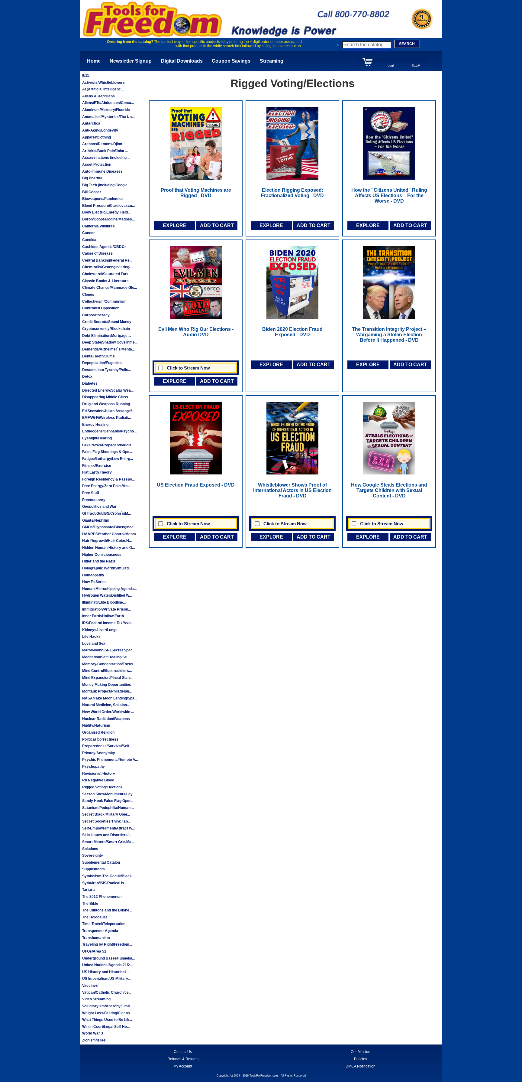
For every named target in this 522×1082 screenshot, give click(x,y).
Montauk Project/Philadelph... (107, 691)
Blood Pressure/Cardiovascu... (108, 206)
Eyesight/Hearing (97, 438)
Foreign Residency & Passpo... (108, 479)
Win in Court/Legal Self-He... (106, 1027)
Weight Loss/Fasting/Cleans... (107, 1013)
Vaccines (90, 985)
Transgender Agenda (100, 931)
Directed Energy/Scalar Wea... (108, 390)
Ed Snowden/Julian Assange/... (108, 411)
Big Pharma (92, 178)
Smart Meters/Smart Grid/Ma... (108, 842)
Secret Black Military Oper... (106, 814)
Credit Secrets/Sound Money (106, 322)
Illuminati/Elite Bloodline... (104, 602)
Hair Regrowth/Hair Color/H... (107, 541)
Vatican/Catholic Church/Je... (106, 992)
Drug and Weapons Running (106, 404)
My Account (182, 1066)
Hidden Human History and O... (108, 548)
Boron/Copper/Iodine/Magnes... (108, 219)
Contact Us (183, 1052)
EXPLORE (174, 225)
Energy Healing (95, 424)
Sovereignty (92, 855)
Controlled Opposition (100, 308)
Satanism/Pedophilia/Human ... (108, 808)
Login (391, 65)
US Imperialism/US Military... (106, 978)
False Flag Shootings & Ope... (107, 452)
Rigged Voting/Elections (102, 787)
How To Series (94, 582)
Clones (88, 294)
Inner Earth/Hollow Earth (103, 616)
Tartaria (88, 890)
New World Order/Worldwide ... (108, 712)
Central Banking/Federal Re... (107, 260)
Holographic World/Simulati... (106, 568)
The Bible (90, 903)
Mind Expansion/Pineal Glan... (107, 678)
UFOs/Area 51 (94, 951)
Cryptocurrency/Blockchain (106, 329)
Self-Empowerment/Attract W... (108, 828)
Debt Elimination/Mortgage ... (106, 336)
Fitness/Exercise (96, 466)
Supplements (93, 869)
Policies (360, 1059)
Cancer (88, 233)
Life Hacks (91, 636)
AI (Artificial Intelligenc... (103, 89)
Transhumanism (96, 938)
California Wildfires (98, 226)
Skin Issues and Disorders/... (106, 835)
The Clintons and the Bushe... (107, 910)
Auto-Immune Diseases (102, 171)
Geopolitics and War (99, 506)
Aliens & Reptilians (98, 96)
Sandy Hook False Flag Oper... (107, 801)
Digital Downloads (182, 61)
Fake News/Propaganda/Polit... (108, 445)
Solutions (90, 849)
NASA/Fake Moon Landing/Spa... (109, 698)
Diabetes (90, 383)
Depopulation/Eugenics (102, 363)
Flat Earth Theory (97, 472)
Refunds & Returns (182, 1059)
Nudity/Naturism (96, 725)
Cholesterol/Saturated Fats (105, 274)
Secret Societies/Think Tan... (106, 821)
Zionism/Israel (94, 1040)
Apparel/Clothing (96, 137)
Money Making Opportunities (106, 685)
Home (94, 61)
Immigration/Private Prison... (106, 609)
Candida (89, 240)
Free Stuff (90, 493)
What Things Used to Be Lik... (107, 1020)
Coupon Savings (231, 61)
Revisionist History (98, 773)
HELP (415, 65)
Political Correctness (100, 739)
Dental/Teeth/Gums (98, 356)
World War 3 (92, 1033)
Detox (87, 376)
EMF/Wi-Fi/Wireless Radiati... (106, 418)
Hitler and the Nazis (99, 561)
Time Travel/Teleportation (103, 924)
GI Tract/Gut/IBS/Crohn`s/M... (106, 513)
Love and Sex (93, 643)
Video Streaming (96, 999)
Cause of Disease (97, 253)
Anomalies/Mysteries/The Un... (108, 117)
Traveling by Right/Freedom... (107, 944)
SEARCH (407, 44)
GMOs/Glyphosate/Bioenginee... (109, 527)
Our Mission (360, 1052)
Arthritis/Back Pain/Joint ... (105, 151)
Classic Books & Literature (105, 281)
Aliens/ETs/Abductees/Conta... (108, 103)
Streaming (271, 61)
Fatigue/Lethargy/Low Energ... (107, 459)
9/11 (85, 75)
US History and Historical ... (105, 972)
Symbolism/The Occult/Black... (108, 876)
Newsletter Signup (131, 61)
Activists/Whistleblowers (103, 82)
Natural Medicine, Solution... (106, 705)
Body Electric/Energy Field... (106, 212)
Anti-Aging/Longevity (100, 130)
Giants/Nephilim (95, 520)
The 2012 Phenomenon (101, 897)
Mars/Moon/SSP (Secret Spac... (108, 650)
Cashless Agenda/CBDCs (104, 247)
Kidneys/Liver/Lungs (100, 630)
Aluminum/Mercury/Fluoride (106, 110)
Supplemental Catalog (101, 862)
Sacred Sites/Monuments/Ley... (108, 794)
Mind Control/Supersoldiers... (107, 671)
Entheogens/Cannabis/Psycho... (109, 431)
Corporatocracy (96, 315)
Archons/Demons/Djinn (102, 144)
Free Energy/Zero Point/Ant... (106, 486)
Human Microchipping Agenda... (109, 589)
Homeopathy (93, 575)
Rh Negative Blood (98, 780)
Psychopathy (93, 766)
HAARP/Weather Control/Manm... (110, 534)
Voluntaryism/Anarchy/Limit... (107, 1006)
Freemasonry (93, 500)
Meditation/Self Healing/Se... (106, 657)
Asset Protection (96, 164)
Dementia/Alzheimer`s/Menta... (108, 349)
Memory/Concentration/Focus (107, 664)
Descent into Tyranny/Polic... (106, 370)
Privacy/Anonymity (98, 753)
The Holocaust (94, 917)
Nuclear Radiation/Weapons (106, 719)
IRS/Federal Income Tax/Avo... (107, 623)
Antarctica (91, 123)
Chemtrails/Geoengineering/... (107, 267)
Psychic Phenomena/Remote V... (110, 760)
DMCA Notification (360, 1066)
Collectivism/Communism (104, 301)
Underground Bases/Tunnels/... (108, 958)
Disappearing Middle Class (105, 397)
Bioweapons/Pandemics (103, 199)
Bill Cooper (91, 192)
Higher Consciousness (101, 554)
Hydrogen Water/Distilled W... (107, 595)
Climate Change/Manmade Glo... (109, 287)
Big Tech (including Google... (106, 185)
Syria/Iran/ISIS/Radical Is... (104, 883)
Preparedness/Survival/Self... (107, 746)
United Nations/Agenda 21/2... (107, 965)
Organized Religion (98, 732)
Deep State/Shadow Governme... (109, 342)
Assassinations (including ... (106, 157)
